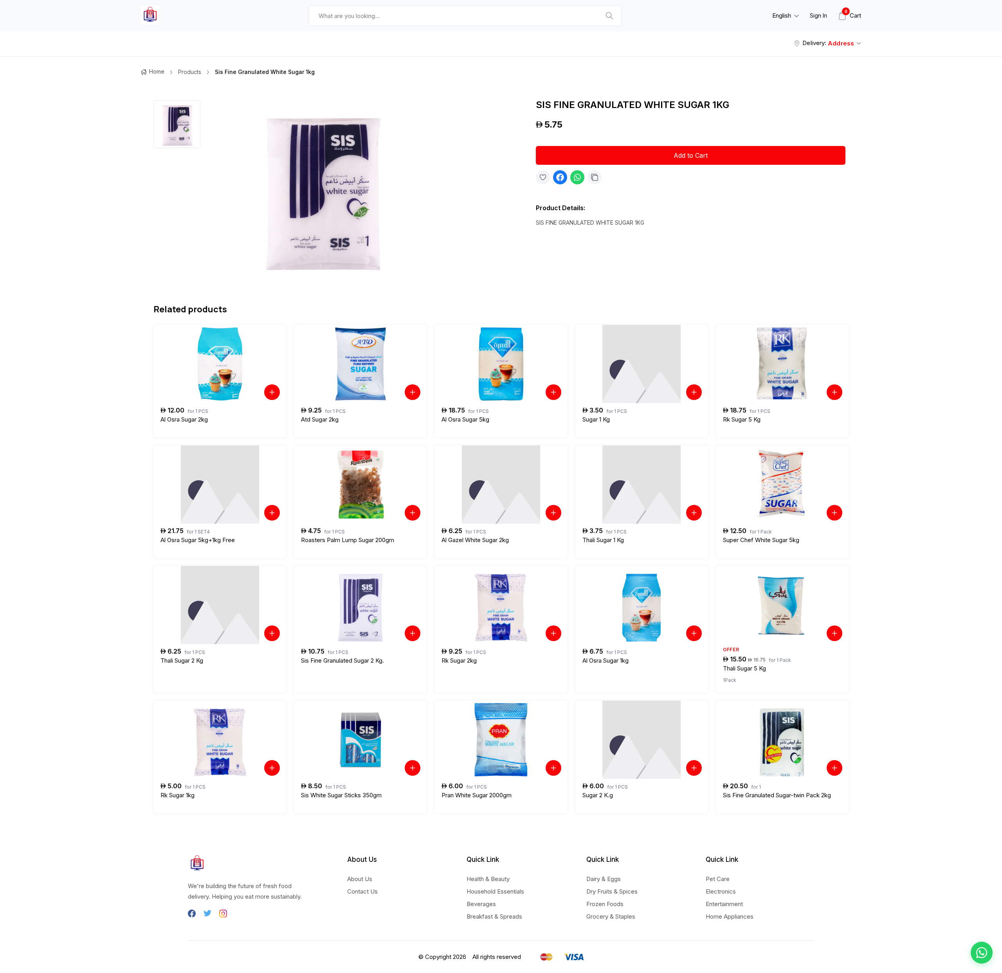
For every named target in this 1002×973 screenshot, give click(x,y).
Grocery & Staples (610, 916)
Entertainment (724, 904)
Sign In (818, 15)
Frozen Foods (605, 904)
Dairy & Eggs (603, 879)
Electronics (721, 891)
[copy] (595, 177)
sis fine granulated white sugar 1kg (265, 71)
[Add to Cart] (272, 392)
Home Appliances (729, 916)
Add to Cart (691, 155)
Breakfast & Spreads (494, 916)
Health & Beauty (488, 879)
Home (156, 71)
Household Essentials (495, 891)
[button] (982, 953)
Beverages (481, 904)
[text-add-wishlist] (543, 177)
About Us (359, 879)
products (189, 71)
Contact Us (362, 891)
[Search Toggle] (722, 36)
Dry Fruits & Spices (612, 891)
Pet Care (718, 879)
